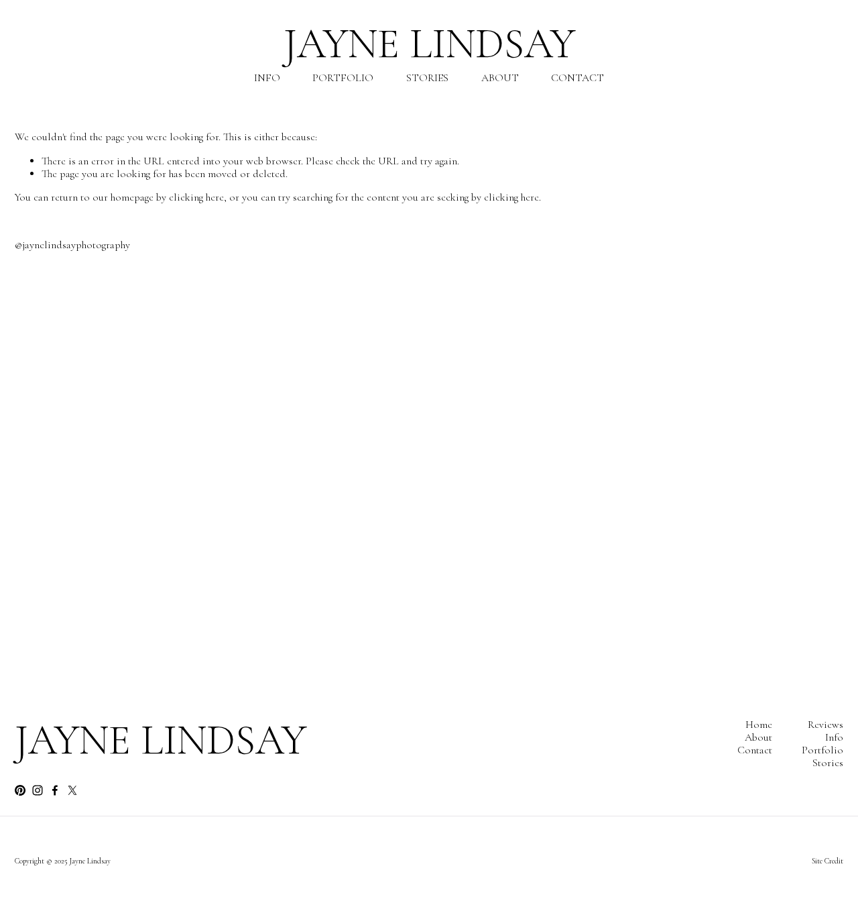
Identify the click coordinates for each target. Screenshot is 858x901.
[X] (72, 790)
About (500, 78)
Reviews (825, 725)
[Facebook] (55, 790)
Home (758, 725)
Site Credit (827, 861)
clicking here (196, 197)
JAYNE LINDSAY (429, 44)
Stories (427, 78)
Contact (577, 78)
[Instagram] (37, 790)
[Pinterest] (20, 790)
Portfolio (342, 78)
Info (267, 78)
